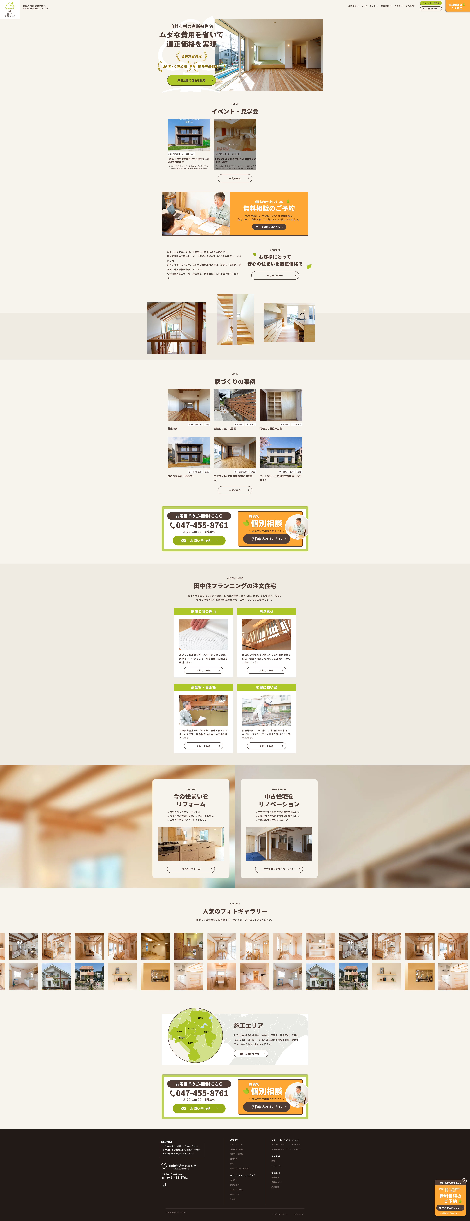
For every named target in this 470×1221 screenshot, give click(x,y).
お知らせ (233, 1180)
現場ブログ (234, 1194)
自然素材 (233, 1159)
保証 (232, 1163)
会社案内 (275, 1177)
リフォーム (276, 1165)
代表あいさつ (276, 1182)
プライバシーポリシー (280, 1214)
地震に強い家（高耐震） (240, 1168)
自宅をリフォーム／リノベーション (286, 1144)
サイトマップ (298, 1214)
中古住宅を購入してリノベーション (286, 1149)
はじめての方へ (236, 1144)
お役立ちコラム (236, 1189)
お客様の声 (234, 1185)
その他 (233, 1199)
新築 (273, 1161)
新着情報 (275, 1187)
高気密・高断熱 (236, 1154)
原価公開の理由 (236, 1149)
